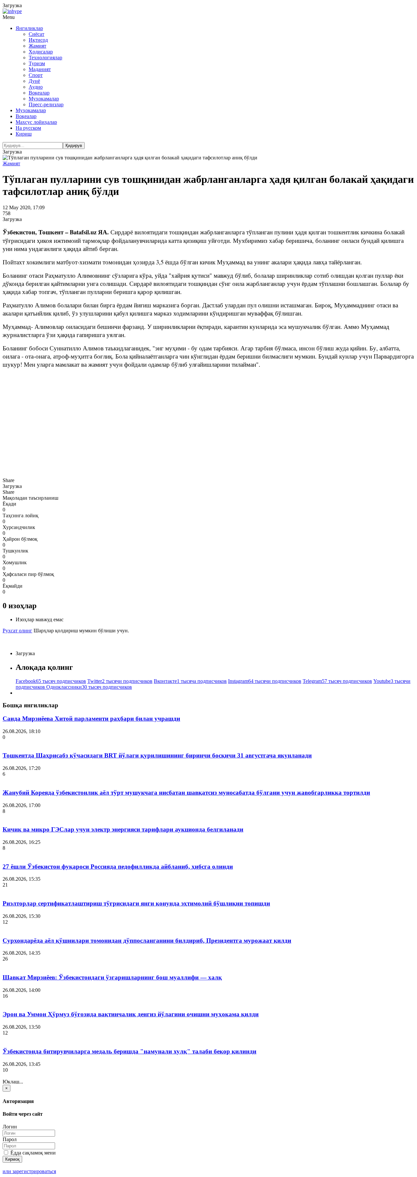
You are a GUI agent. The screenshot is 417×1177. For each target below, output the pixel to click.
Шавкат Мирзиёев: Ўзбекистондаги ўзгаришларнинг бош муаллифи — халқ (112, 977)
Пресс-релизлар (46, 104)
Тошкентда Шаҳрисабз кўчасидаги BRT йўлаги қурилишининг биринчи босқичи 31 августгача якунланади (157, 755)
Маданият (40, 69)
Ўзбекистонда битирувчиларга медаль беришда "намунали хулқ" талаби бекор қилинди (129, 1051)
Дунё (34, 81)
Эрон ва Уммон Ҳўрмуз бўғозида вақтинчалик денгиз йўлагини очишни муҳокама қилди (131, 1014)
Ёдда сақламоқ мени (32, 1152)
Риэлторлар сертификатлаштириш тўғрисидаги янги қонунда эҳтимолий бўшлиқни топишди (136, 903)
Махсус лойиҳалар (36, 122)
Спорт (36, 75)
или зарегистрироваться (29, 1171)
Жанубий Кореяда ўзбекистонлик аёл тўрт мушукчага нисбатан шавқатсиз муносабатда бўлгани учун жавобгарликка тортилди (186, 792)
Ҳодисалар (41, 51)
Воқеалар (39, 93)
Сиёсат (36, 34)
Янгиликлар (29, 28)
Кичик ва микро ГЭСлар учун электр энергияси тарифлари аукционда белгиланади (123, 829)
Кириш (24, 134)
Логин (10, 1126)
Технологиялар (45, 57)
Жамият (37, 46)
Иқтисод (38, 40)
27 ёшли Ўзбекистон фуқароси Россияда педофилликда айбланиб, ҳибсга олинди (118, 866)
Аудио (36, 87)
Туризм (37, 63)
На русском (28, 128)
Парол (10, 1139)
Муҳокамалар (44, 98)
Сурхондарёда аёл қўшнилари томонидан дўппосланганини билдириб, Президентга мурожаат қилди (147, 940)
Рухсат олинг (17, 630)
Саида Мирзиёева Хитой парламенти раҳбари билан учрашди (91, 718)
